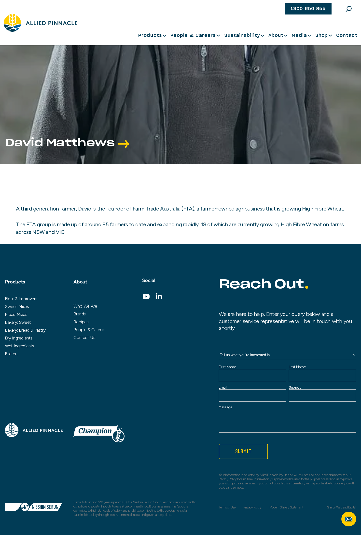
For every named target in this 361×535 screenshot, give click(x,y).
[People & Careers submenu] (218, 35)
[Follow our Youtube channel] (146, 298)
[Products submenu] (164, 35)
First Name (227, 367)
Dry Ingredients (18, 338)
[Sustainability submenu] (262, 35)
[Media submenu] (309, 35)
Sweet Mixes (17, 306)
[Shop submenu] (330, 35)
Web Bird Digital (346, 507)
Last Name (297, 367)
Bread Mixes (16, 314)
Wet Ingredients (19, 346)
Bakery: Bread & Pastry (25, 330)
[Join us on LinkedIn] (158, 298)
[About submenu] (285, 35)
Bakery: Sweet (18, 322)
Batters (11, 353)
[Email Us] (348, 519)
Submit (243, 451)
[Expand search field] (348, 9)
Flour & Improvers (21, 298)
